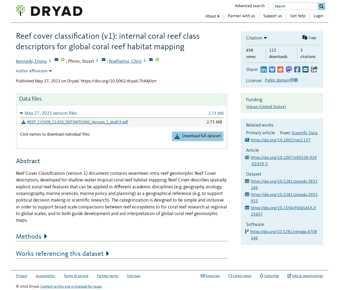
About (211, 16)
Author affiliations (32, 71)
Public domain (277, 80)
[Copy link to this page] (314, 69)
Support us (272, 16)
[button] (122, 113)
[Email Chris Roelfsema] (151, 60)
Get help (297, 16)
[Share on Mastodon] (289, 70)
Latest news (242, 276)
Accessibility (45, 276)
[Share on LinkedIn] (264, 70)
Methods (29, 236)
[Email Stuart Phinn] (103, 60)
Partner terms (107, 276)
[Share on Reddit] (280, 70)
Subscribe (271, 276)
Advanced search (250, 6)
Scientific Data (305, 133)
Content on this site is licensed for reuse (70, 286)
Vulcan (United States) (266, 107)
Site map (133, 276)
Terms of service (76, 276)
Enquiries (213, 276)
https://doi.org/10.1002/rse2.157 (281, 140)
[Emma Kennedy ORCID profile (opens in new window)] (63, 60)
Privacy (21, 276)
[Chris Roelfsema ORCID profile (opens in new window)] (157, 60)
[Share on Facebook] (297, 70)
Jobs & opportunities (307, 276)
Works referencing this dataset (60, 254)
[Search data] (321, 6)
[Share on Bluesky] (272, 70)
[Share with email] (305, 70)
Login (318, 16)
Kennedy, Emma (31, 61)
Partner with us (241, 16)
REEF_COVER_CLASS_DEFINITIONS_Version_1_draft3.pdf (77, 122)
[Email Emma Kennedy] (56, 60)
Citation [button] (254, 38)
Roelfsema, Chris (125, 61)
